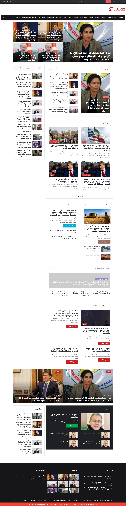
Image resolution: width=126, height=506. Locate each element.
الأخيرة (39, 68)
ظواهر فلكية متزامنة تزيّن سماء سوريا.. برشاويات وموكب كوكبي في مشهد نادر (96, 330)
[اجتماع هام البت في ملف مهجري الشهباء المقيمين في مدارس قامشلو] (25, 32)
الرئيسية (121, 17)
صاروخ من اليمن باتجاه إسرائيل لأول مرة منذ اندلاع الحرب (64, 146)
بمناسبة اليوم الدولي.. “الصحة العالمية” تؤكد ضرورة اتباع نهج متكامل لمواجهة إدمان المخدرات (63, 213)
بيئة (70, 17)
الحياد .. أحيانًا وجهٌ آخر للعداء (92, 433)
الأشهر (29, 68)
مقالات (97, 17)
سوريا (91, 17)
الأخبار (103, 17)
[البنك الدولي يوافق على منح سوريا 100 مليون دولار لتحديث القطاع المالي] (105, 249)
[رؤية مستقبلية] (73, 443)
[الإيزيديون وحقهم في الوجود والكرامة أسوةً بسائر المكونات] (105, 443)
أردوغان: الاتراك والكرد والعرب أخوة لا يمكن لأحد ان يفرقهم (59, 101)
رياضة (65, 17)
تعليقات (18, 68)
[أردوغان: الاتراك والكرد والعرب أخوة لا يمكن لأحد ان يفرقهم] (73, 101)
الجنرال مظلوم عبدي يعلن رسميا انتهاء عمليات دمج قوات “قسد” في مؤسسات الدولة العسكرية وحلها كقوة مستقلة (51, 35)
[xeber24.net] (116, 9)
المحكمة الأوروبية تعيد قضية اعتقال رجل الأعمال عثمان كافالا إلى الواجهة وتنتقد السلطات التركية (88, 56)
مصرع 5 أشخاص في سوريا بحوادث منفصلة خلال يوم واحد (62, 231)
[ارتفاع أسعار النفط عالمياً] (105, 257)
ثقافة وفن (42, 17)
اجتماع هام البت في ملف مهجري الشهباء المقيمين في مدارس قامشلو (26, 37)
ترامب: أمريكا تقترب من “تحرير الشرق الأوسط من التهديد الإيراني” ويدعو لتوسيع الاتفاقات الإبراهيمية (96, 182)
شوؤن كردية (83, 17)
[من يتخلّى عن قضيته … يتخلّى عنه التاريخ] (73, 435)
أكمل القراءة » (104, 242)
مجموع (108, 372)
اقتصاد (76, 17)
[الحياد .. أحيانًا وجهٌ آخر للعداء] (105, 435)
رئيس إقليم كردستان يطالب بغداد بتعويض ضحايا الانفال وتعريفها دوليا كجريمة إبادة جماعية (58, 76)
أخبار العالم (41, 476)
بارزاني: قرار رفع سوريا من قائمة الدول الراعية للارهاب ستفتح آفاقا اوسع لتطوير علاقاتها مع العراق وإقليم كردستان (78, 2)
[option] (63, 42)
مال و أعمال (35, 479)
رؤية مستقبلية (64, 441)
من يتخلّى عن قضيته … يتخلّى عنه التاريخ (58, 434)
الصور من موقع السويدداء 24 (31, 476)
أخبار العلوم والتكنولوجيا (54, 17)
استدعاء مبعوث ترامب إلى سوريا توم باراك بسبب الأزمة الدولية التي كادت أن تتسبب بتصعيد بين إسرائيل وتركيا (50, 55)
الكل (57, 69)
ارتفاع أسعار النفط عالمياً (93, 255)
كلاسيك (42, 479)
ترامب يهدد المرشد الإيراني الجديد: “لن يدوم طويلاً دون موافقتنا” (63, 180)
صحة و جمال (20, 476)
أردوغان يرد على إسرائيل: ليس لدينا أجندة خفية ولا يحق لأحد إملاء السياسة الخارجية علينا (59, 94)
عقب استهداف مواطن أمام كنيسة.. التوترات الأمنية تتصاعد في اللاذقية (63, 237)
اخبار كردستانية (112, 17)
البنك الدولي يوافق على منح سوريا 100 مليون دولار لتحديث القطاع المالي (92, 248)
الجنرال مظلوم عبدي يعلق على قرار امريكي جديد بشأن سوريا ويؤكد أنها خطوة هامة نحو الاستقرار (25, 56)
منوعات (29, 479)
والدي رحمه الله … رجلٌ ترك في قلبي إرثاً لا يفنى (64, 416)
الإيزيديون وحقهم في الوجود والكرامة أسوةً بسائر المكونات (91, 442)
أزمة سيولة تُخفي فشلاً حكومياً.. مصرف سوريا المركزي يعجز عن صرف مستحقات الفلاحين (97, 229)
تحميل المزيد (79, 196)
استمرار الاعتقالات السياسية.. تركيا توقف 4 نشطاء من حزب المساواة (59, 293)
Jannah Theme (32, 504)
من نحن (18, 17)
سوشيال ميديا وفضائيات (29, 17)
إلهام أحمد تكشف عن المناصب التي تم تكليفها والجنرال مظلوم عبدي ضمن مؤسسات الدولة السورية (23, 77)
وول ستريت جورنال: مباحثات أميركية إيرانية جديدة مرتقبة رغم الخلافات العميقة (96, 148)
